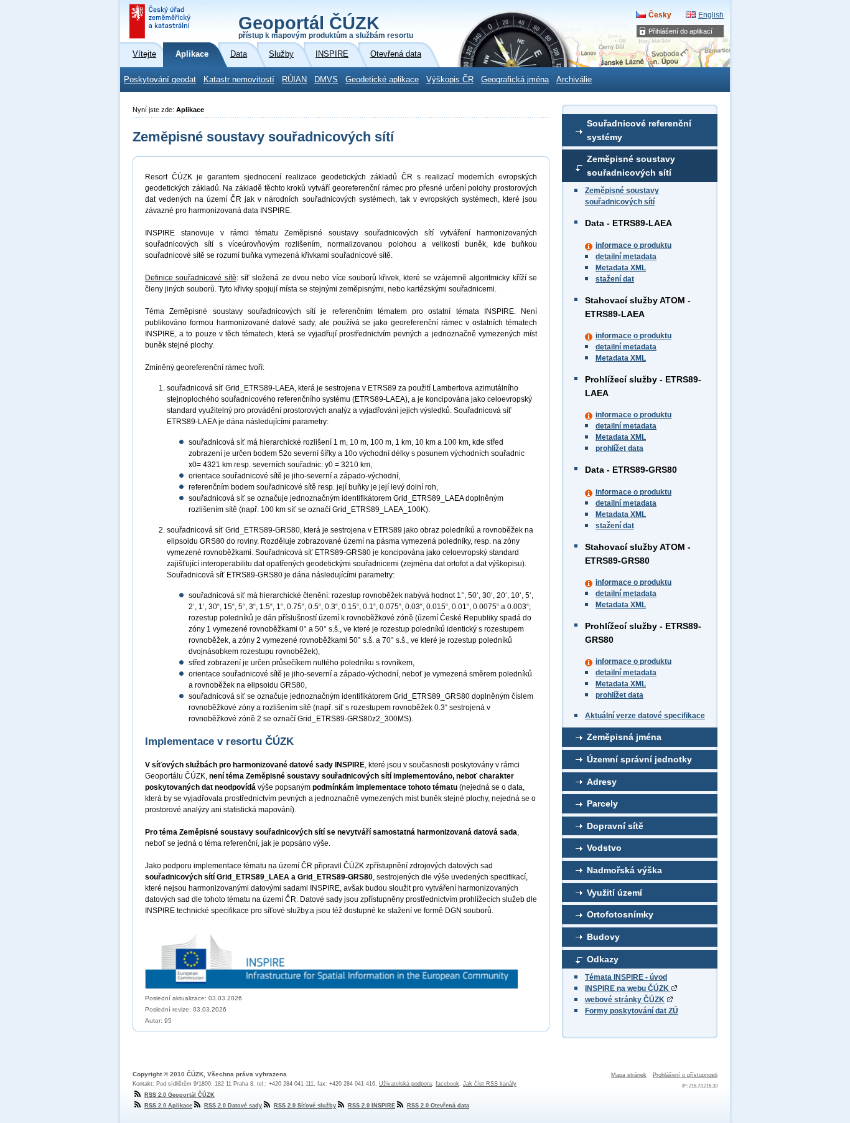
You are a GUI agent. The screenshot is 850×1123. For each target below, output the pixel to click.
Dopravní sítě (615, 826)
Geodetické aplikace (382, 79)
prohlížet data (619, 448)
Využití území (614, 893)
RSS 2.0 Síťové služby (305, 1105)
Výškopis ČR (450, 79)
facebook (447, 1084)
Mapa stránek (629, 1075)
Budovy (603, 937)
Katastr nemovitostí (238, 79)
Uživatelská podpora (405, 1084)
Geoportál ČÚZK (325, 26)
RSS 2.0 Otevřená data (438, 1105)
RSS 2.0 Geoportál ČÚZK (179, 1095)
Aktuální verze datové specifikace (645, 715)
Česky (659, 15)
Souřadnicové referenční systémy (639, 130)
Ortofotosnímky (620, 914)
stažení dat (614, 279)
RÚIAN (294, 79)
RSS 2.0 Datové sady (233, 1105)
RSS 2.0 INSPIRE (371, 1105)
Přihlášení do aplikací (680, 31)
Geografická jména (515, 79)
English (711, 15)
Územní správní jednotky (639, 759)
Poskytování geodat (160, 79)
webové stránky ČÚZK (625, 999)
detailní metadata (625, 256)
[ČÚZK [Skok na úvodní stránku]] (161, 21)
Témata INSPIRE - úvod (626, 977)
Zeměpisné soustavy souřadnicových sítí (631, 166)
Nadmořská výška (624, 870)
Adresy (602, 782)
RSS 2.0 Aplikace (168, 1105)
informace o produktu (633, 245)
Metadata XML (620, 267)
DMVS (326, 79)
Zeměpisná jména (624, 737)
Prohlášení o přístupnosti (685, 1075)
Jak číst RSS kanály (489, 1084)
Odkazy (603, 959)
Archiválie (574, 79)
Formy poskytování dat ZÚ (631, 1011)
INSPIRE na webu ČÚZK (628, 988)
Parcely (602, 803)
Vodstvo (604, 848)
